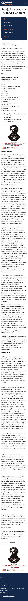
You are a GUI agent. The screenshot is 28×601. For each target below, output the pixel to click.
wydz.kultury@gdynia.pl (9, 596)
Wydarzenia (12, 542)
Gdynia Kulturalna (4, 578)
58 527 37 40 (5, 594)
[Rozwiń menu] (26, 3)
